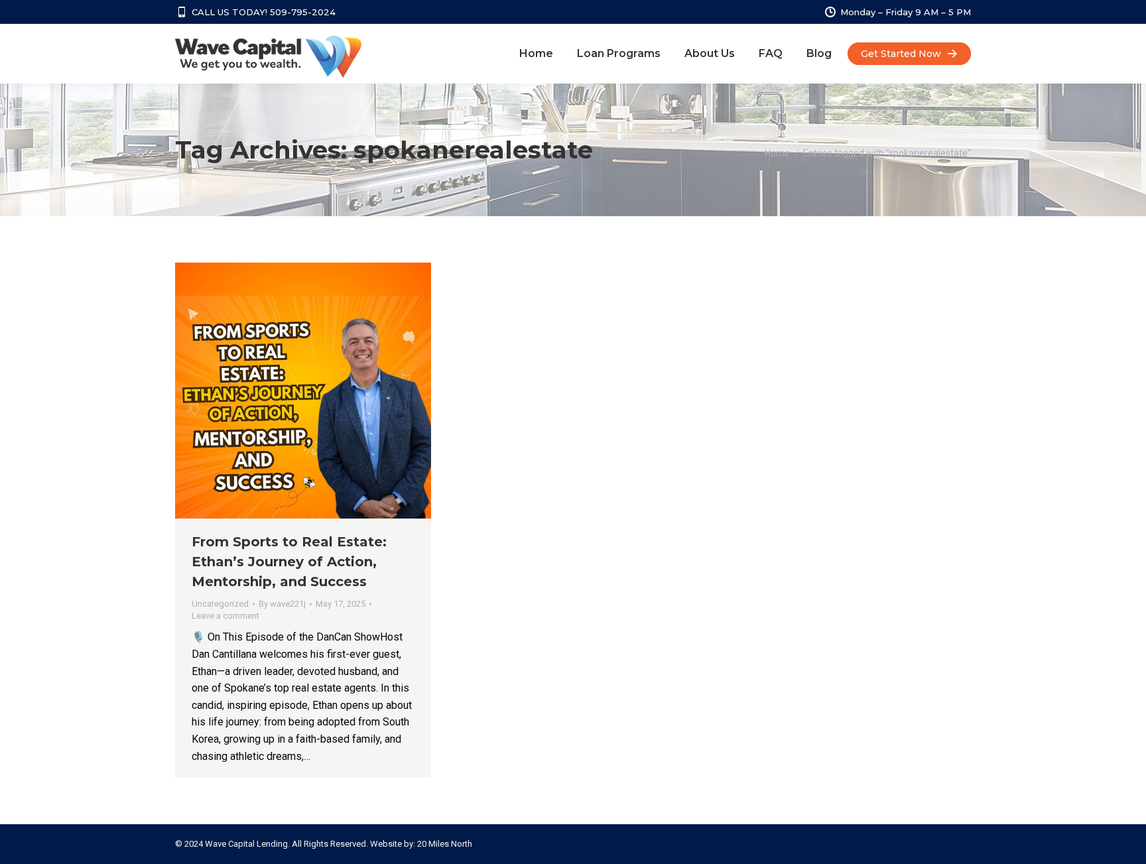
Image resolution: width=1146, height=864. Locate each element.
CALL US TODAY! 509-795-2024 (264, 12)
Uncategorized (220, 604)
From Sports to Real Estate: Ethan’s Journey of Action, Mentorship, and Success (289, 561)
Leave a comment (225, 616)
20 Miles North (444, 844)
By (282, 604)
